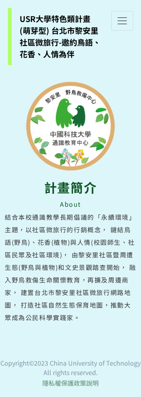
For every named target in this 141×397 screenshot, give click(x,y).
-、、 (60, 36)
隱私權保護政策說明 (70, 383)
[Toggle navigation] (122, 21)
